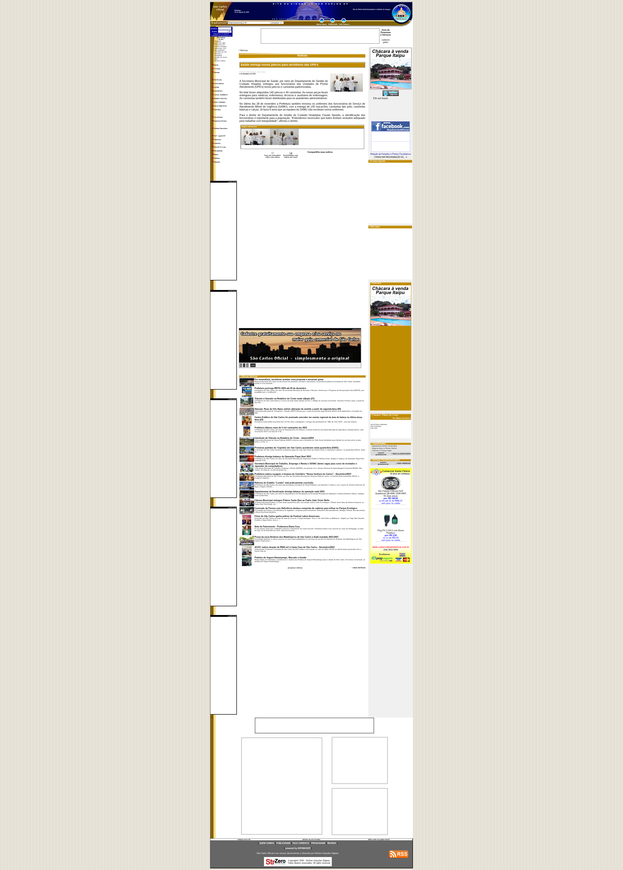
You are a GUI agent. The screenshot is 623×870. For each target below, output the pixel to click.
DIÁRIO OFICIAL (220, 98)
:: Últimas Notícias (248, 376)
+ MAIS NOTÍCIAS (359, 568)
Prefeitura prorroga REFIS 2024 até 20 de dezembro (280, 388)
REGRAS (331, 843)
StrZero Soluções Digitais (327, 853)
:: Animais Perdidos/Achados (385, 460)
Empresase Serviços (385, 33)
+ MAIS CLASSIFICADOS (401, 454)
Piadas (216, 154)
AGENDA (217, 110)
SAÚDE (216, 87)
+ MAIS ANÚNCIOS (403, 463)
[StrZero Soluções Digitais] (276, 863)
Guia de (386, 30)
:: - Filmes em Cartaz (384, 415)
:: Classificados (378, 443)
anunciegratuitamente (381, 453)
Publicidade (376, 283)
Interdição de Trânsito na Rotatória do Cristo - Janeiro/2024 (284, 438)
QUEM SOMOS (266, 843)
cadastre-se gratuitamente (221, 35)
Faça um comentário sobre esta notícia (272, 156)
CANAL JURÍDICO (221, 95)
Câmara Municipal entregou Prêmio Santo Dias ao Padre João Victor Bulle (292, 500)
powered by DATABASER (297, 848)
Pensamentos (218, 151)
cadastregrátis (386, 41)
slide (253, 365)
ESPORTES (218, 91)
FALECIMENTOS (220, 106)
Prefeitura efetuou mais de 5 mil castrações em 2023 (281, 427)
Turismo (217, 72)
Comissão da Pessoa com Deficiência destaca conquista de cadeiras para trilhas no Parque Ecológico (306, 508)
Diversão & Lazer (220, 147)
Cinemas (376, 415)
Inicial (216, 65)
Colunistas (217, 139)
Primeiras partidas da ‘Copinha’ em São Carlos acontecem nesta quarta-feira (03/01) (296, 448)
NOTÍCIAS (218, 80)
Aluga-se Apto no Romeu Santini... (385, 448)
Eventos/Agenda (377, 161)
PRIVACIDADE (318, 843)
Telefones (217, 158)
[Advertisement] (223, 231)
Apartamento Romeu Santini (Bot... (385, 446)
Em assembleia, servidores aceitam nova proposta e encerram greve (289, 379)
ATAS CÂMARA (219, 102)
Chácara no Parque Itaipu (382, 450)
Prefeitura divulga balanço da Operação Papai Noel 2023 (283, 456)
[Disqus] (302, 201)
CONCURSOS (219, 84)
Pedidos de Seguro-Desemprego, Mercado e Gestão (280, 557)
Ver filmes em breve (401, 418)
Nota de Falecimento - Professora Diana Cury (277, 526)
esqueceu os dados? (221, 34)
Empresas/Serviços (220, 121)
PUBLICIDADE (283, 843)
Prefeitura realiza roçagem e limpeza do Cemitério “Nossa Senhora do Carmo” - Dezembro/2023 (303, 474)
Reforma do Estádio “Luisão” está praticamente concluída (284, 483)
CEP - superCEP (219, 136)
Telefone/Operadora (220, 128)
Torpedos (217, 162)
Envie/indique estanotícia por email (290, 156)
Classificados (218, 117)
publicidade (232, 182)
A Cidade (217, 69)
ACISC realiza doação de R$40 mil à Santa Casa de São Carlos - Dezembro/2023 (295, 547)
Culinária (217, 143)
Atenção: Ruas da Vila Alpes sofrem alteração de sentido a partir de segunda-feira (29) (298, 409)
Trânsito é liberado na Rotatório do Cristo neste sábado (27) (284, 398)
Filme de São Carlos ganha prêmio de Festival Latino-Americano (287, 516)
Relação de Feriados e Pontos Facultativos (390, 154)
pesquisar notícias (295, 568)
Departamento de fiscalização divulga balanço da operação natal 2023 (289, 491)
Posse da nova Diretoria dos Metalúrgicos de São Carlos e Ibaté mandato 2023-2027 (296, 537)
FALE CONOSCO (301, 843)
